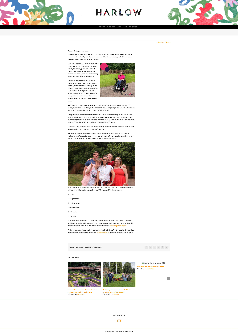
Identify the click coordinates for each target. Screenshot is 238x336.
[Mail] (119, 320)
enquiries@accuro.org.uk (118, 226)
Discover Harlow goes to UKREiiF (150, 266)
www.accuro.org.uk (103, 233)
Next (167, 42)
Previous (161, 42)
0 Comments (80, 294)
